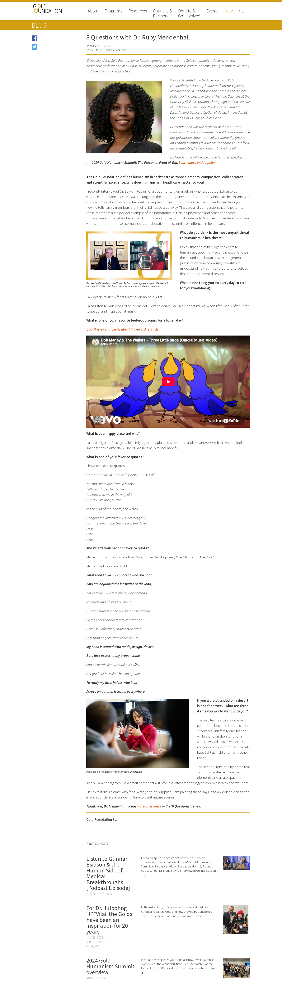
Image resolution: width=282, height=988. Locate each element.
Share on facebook (50, 40)
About (93, 11)
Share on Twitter (49, 48)
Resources (138, 11)
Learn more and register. (197, 162)
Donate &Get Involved (189, 13)
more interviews (149, 806)
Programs (113, 11)
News (230, 11)
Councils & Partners (162, 13)
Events (212, 11)
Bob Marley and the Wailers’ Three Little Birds (122, 329)
